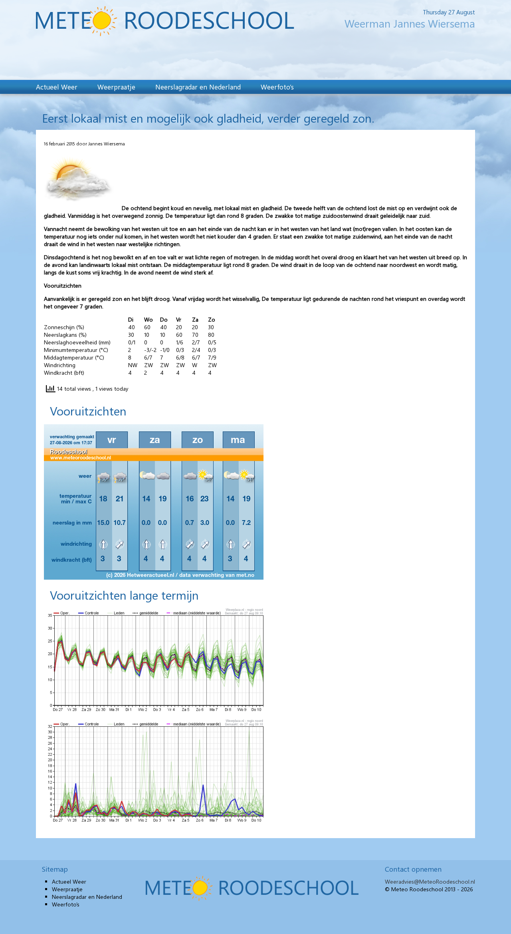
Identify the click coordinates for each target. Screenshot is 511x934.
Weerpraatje (116, 86)
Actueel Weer (56, 86)
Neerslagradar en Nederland (198, 86)
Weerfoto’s (277, 86)
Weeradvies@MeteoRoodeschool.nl (430, 881)
